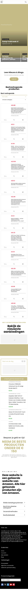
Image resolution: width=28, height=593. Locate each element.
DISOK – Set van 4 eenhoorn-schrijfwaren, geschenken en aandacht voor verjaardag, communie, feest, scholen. (18, 148)
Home (2, 551)
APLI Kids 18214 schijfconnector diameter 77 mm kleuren (18, 184)
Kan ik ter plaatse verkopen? (9, 507)
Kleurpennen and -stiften (14, 393)
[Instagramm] (8, 584)
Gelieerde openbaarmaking (8, 567)
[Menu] (2, 2)
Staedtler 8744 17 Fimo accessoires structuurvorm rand (17, 256)
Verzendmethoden (10, 511)
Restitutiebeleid (9, 515)
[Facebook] (2, 584)
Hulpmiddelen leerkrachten (15, 409)
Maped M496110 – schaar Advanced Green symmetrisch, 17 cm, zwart (17, 220)
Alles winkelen (4, 555)
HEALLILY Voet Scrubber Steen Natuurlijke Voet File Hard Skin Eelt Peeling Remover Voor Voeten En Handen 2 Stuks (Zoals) (18, 129)
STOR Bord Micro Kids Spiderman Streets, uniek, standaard (16, 426)
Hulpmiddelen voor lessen (15, 381)
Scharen (11, 421)
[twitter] (5, 584)
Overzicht (3, 553)
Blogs (2, 557)
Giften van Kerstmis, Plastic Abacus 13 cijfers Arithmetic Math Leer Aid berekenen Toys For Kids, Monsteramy (18, 273)
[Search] (25, 2)
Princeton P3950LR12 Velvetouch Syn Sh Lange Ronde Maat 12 (16, 386)
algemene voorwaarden (7, 565)
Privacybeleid (4, 563)
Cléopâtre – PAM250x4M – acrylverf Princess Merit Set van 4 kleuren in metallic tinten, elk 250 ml (18, 307)
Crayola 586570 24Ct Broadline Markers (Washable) (16, 290)
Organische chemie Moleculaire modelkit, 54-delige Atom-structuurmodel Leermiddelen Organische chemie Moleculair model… (18, 167)
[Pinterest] (13, 584)
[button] (14, 502)
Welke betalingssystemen (13, 503)
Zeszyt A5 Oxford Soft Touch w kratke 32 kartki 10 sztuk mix (17, 414)
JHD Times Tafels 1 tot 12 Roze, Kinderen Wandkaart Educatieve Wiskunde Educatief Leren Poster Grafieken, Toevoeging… (18, 238)
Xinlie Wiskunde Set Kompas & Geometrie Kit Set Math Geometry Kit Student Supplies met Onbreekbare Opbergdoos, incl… (18, 202)
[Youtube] (11, 584)
